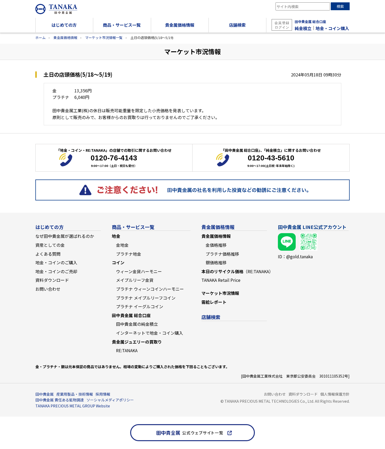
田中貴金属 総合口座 (310, 21)
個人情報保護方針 (335, 394)
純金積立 (303, 28)
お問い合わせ (47, 289)
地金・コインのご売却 (56, 271)
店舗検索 (210, 316)
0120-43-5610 (271, 158)
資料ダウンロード (52, 280)
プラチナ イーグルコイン (139, 306)
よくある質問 (47, 254)
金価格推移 (216, 245)
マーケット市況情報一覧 (104, 37)
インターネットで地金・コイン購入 (149, 333)
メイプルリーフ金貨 (134, 280)
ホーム (40, 37)
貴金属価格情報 (65, 37)
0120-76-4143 (114, 158)
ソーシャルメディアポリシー (110, 399)
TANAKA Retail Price (220, 280)
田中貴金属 (44, 394)
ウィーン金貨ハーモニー (139, 271)
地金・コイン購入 (332, 28)
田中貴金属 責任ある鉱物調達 (59, 399)
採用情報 (103, 394)
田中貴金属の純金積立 (137, 324)
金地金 (122, 245)
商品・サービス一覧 (133, 226)
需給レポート (214, 302)
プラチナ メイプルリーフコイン (145, 298)
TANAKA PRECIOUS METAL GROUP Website (72, 405)
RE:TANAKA (127, 350)
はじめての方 (49, 226)
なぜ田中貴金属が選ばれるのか (64, 236)
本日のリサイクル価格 (237, 271)
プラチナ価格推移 (222, 254)
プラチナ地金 (128, 254)
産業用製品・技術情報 (74, 394)
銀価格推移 (216, 262)
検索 (340, 6)
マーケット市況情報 (220, 293)
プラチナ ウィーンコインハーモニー (150, 289)
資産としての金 (50, 245)
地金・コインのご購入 (56, 262)
